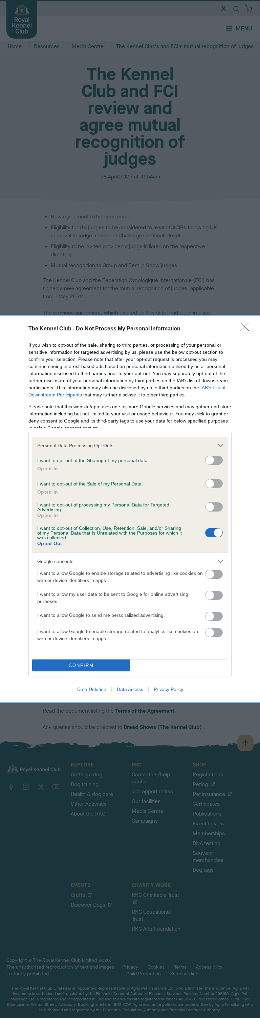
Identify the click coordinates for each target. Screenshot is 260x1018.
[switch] (214, 460)
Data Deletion (91, 689)
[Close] (246, 329)
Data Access (130, 689)
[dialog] (130, 509)
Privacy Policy (168, 689)
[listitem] (130, 445)
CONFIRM (81, 665)
